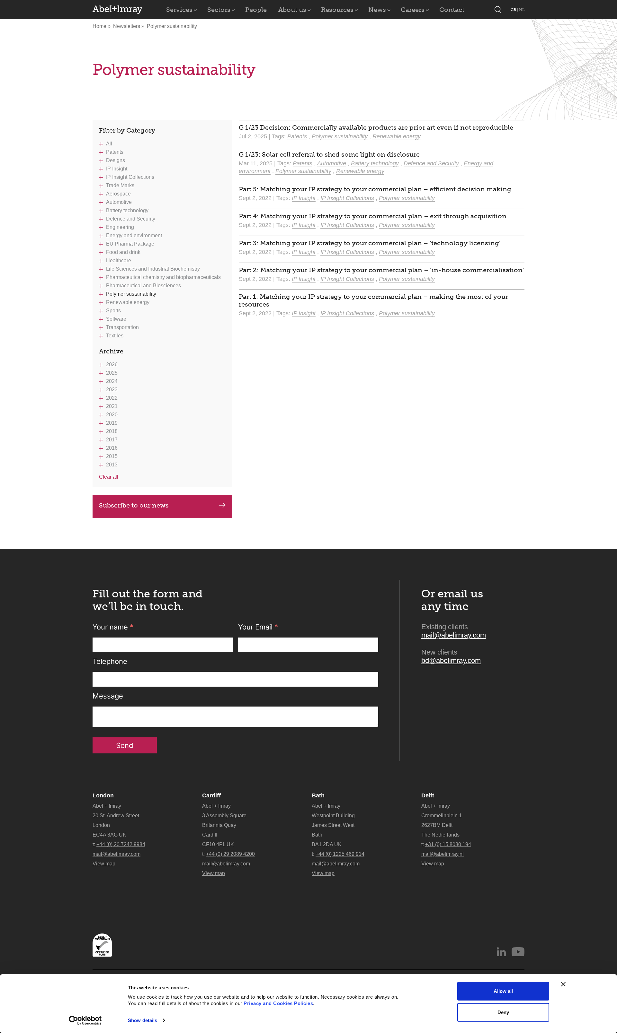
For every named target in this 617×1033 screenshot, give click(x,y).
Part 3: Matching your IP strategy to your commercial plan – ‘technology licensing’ (369, 243)
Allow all (503, 991)
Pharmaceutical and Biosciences (143, 285)
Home (99, 26)
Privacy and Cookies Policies (278, 1003)
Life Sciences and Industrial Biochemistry (153, 269)
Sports (113, 310)
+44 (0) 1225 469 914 (340, 854)
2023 (112, 389)
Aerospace (118, 193)
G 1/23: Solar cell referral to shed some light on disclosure (329, 154)
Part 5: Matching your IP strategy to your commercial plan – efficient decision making (375, 189)
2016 (112, 448)
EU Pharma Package (130, 244)
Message (108, 696)
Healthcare (118, 260)
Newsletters (127, 26)
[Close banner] (563, 984)
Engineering (120, 227)
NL (521, 9)
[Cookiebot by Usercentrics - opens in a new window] (85, 1020)
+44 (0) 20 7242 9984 (120, 844)
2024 (112, 381)
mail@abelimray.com (453, 635)
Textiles (114, 335)
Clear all (108, 477)
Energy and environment (134, 235)
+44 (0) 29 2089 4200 (230, 854)
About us (292, 9)
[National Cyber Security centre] (102, 945)
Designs (115, 160)
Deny (503, 1012)
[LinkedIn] (501, 951)
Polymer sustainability (131, 294)
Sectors (218, 9)
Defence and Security (130, 218)
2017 (112, 439)
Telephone (110, 661)
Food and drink (123, 252)
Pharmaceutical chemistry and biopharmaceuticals (163, 277)
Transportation (122, 327)
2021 (112, 406)
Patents (114, 152)
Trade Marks (120, 185)
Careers (413, 9)
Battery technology (127, 210)
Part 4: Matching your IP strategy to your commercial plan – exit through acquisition (372, 216)
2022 (112, 398)
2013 (112, 464)
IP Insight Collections (130, 177)
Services (179, 9)
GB (514, 9)
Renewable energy (127, 302)
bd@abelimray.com (451, 660)
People (256, 9)
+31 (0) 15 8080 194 (448, 844)
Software (116, 319)
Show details (142, 1020)
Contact (451, 9)
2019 (112, 423)
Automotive (119, 202)
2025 (112, 373)
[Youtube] (518, 951)
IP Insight (116, 168)
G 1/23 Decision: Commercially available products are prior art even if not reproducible (376, 127)
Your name (113, 627)
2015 (112, 456)
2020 (112, 414)
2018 (112, 431)
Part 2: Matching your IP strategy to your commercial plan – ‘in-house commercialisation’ (381, 270)
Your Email (258, 627)
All (109, 143)
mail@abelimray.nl (442, 854)
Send (124, 745)
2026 (112, 364)
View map (104, 863)
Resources (337, 9)
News (377, 9)
